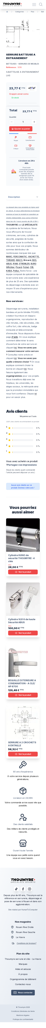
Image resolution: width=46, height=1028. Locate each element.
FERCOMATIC (20, 256)
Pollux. (16, 270)
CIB (31, 267)
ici (36, 393)
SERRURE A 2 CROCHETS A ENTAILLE (22, 744)
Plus (32, 12)
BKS (34, 260)
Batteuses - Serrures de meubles (22, 64)
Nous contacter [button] (25, 992)
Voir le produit (24, 572)
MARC (9, 256)
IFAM (15, 263)
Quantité (12, 117)
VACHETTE (33, 256)
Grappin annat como (19, 94)
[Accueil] (7, 12)
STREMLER (24, 263)
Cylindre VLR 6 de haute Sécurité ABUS (21, 621)
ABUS (9, 263)
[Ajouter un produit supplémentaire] (34, 122)
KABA (9, 270)
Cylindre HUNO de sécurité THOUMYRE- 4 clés (21, 558)
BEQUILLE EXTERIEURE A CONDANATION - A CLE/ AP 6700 (22, 683)
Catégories (19, 12)
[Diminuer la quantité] (11, 122)
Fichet (26, 267)
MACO (19, 260)
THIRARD (10, 260)
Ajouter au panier (22, 129)
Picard (19, 267)
